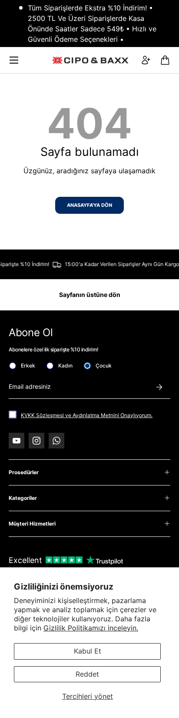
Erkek (28, 365)
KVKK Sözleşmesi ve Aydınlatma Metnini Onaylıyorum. (86, 415)
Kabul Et (87, 651)
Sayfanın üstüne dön (89, 294)
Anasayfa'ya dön (89, 205)
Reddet (87, 674)
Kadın (65, 365)
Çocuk (104, 365)
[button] (165, 60)
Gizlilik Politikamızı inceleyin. (90, 628)
